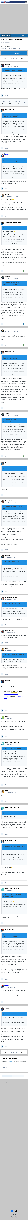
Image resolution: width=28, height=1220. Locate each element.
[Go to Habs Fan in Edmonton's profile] (2, 743)
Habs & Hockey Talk (15, 48)
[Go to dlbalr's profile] (2, 986)
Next (22, 58)
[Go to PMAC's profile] (2, 155)
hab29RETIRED (6, 46)
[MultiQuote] (2, 95)
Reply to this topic (14, 53)
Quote (6, 95)
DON (6, 648)
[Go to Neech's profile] (2, 717)
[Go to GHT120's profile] (2, 65)
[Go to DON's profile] (2, 649)
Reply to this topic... (9, 1067)
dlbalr (19, 70)
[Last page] (26, 58)
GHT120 (7, 64)
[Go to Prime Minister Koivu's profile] (2, 501)
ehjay (7, 194)
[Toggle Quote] (3, 70)
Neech (7, 716)
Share (7, 1076)
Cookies (14, 1214)
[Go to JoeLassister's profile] (2, 330)
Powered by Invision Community (14, 1217)
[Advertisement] (14, 19)
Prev (5, 58)
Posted (11, 66)
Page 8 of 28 (14, 58)
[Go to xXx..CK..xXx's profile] (2, 631)
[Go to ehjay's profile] (2, 195)
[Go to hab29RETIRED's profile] (2, 110)
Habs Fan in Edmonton (12, 742)
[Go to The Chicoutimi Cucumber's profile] (2, 223)
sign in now (10, 1061)
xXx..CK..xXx (9, 630)
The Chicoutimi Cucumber (13, 222)
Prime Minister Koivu (11, 501)
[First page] (2, 58)
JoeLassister (9, 330)
